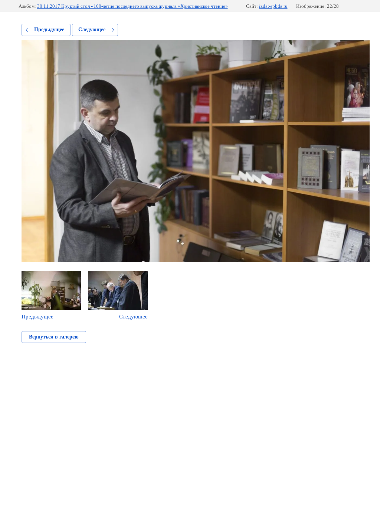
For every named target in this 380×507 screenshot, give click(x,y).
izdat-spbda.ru (273, 6)
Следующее (91, 29)
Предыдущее (49, 29)
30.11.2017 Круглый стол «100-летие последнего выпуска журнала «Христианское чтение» (132, 6)
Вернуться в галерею (54, 337)
